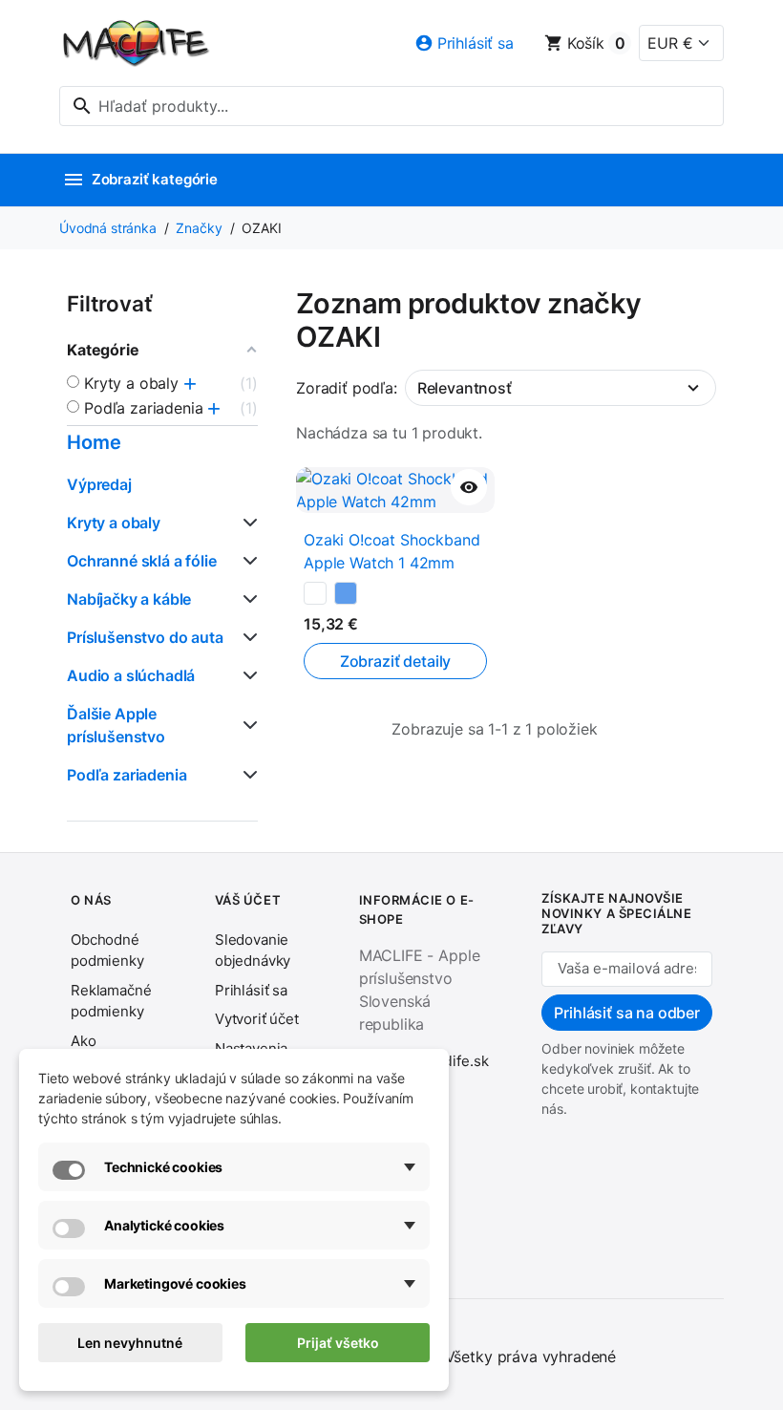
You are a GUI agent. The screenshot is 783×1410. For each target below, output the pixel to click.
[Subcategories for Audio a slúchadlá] (246, 675)
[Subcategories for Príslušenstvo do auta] (246, 637)
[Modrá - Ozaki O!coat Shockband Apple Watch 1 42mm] (345, 593)
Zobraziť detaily (395, 661)
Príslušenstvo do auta (145, 637)
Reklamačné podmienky (111, 1001)
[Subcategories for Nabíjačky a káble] (246, 599)
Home (93, 442)
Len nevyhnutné (129, 1343)
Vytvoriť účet (257, 1019)
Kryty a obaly (113, 522)
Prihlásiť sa (251, 990)
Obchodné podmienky (107, 950)
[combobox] (391, 106)
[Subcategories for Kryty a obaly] (246, 522)
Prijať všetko (338, 1343)
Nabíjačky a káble (129, 599)
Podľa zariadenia (126, 774)
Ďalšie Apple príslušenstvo (116, 725)
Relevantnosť (464, 387)
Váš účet (248, 900)
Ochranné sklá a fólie (142, 560)
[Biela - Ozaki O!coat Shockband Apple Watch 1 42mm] (315, 593)
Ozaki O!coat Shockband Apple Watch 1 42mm (391, 551)
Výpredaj (99, 484)
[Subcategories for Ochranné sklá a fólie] (246, 560)
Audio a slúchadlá (131, 675)
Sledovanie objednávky (252, 950)
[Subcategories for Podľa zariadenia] (246, 774)
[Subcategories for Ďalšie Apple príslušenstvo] (246, 725)
